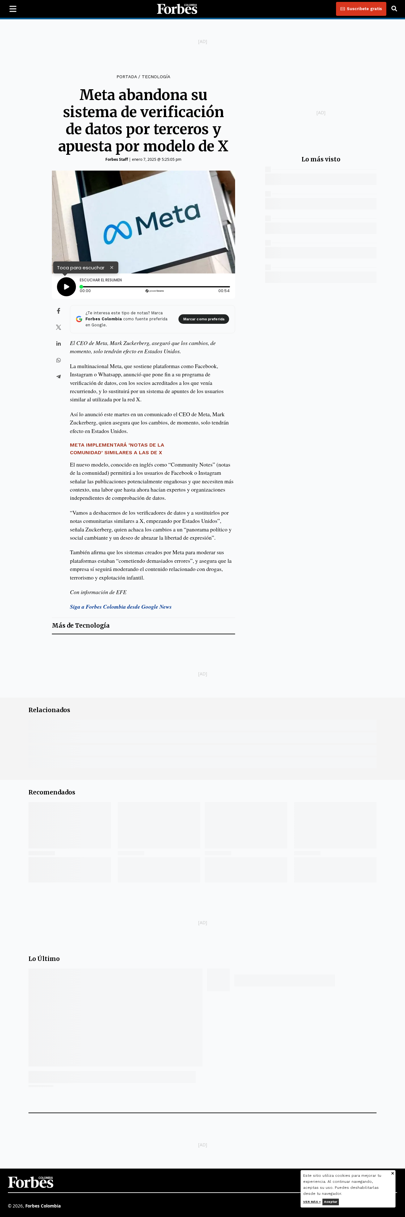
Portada (126, 76)
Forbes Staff (116, 159)
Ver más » (312, 1201)
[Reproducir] (66, 286)
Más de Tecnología (81, 625)
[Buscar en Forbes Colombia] (394, 9)
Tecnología (156, 76)
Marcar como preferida (203, 319)
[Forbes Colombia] (177, 9)
